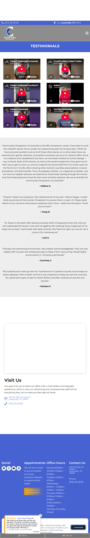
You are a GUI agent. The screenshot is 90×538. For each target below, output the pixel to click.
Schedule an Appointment (33, 491)
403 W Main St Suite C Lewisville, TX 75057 (20, 398)
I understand (78, 527)
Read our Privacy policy (43, 532)
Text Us (68, 535)
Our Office (68, 23)
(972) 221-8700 (11, 23)
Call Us (24, 535)
